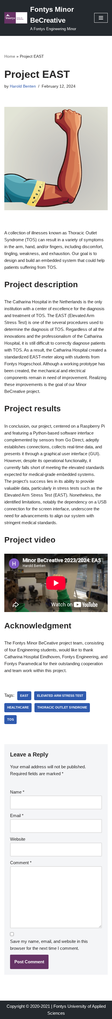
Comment (21, 862)
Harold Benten (23, 86)
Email (17, 815)
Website (17, 839)
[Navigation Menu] (101, 18)
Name (17, 792)
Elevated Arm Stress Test (60, 695)
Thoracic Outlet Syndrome (62, 707)
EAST (24, 695)
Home (9, 56)
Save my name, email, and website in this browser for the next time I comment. (49, 945)
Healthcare (18, 707)
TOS (10, 719)
